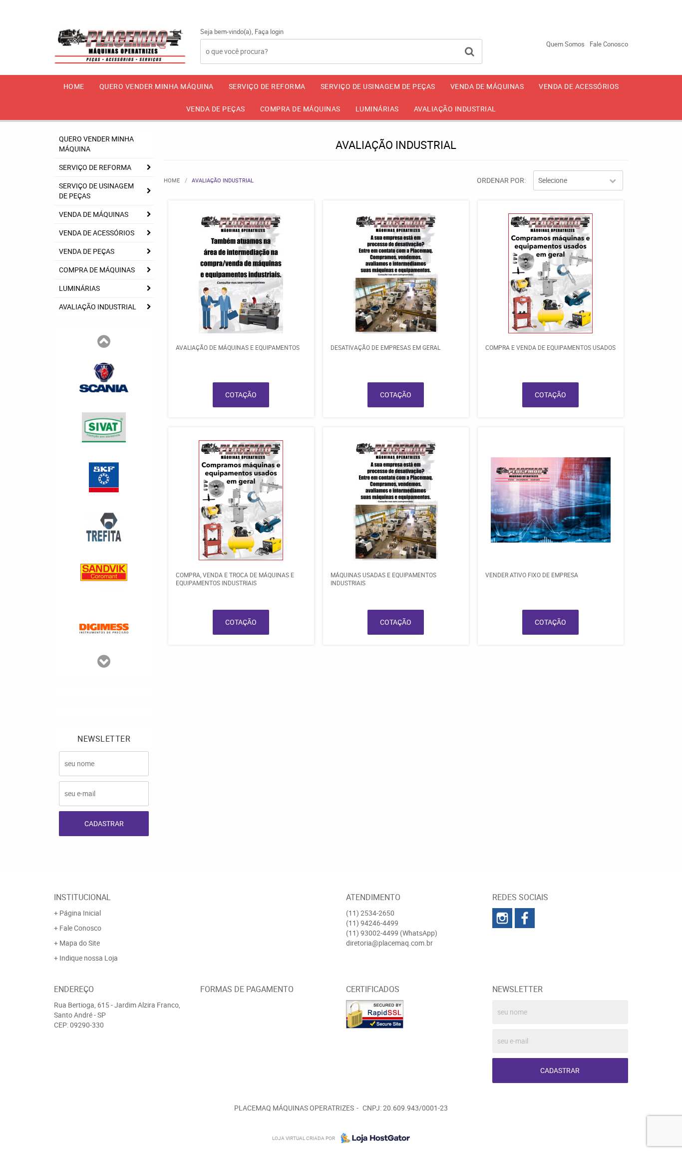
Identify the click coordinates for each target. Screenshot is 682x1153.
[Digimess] (104, 626)
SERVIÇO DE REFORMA (267, 86)
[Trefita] (104, 526)
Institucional (82, 897)
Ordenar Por (500, 180)
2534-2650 (445, 7)
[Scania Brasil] (104, 376)
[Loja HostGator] (372, 1138)
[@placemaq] (525, 918)
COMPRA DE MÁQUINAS (300, 108)
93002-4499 (600, 7)
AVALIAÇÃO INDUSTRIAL (455, 108)
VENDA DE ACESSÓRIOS (579, 86)
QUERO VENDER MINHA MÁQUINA (156, 86)
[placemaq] (502, 918)
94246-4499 (522, 7)
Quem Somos (565, 43)
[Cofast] (104, 576)
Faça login (269, 31)
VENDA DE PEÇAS (215, 108)
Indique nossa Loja (88, 958)
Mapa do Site (79, 943)
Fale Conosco (609, 43)
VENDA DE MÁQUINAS (487, 86)
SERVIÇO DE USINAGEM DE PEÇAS (378, 86)
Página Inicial (80, 913)
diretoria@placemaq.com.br (389, 943)
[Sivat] (104, 426)
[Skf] (104, 476)
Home (73, 86)
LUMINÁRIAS (377, 108)
